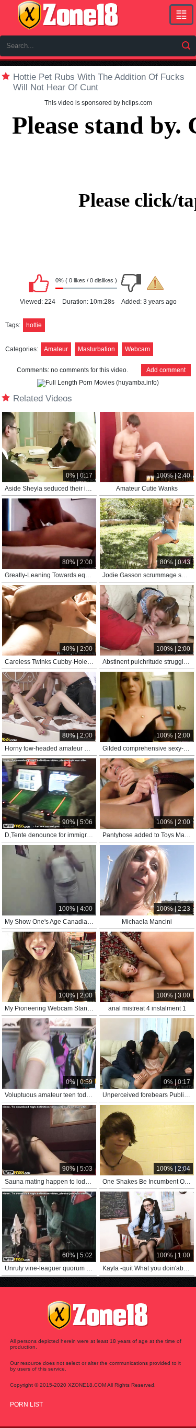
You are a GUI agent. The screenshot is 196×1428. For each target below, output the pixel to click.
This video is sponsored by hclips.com (98, 102)
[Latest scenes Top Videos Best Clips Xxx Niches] (181, 14)
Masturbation (96, 349)
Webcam (137, 349)
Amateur (56, 349)
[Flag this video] (155, 283)
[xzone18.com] (68, 15)
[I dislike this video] (131, 283)
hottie (34, 325)
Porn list (26, 1404)
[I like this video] (39, 283)
